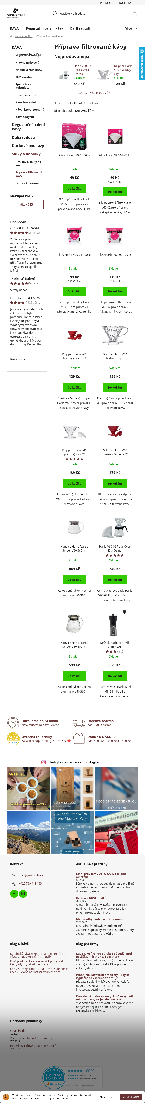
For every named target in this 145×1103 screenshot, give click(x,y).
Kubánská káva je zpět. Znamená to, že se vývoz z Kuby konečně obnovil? (37, 955)
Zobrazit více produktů (93, 93)
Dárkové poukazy (28, 145)
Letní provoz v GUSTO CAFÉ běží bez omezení (101, 875)
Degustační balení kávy (28, 127)
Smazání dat (18, 1030)
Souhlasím (133, 1097)
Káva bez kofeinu (27, 102)
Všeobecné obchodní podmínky (31, 1038)
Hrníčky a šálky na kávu (28, 163)
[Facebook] (14, 894)
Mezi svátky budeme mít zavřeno (99, 919)
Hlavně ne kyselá (27, 63)
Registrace (125, 2)
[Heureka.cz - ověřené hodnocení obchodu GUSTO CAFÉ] (72, 1077)
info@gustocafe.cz (31, 875)
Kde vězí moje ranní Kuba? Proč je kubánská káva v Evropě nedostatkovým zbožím (39, 970)
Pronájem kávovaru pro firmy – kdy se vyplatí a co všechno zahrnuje (102, 976)
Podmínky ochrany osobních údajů (33, 1045)
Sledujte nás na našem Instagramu (76, 762)
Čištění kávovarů (27, 183)
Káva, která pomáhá (29, 110)
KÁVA (17, 47)
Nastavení (106, 1097)
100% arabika (24, 77)
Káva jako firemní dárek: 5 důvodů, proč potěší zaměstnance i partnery (104, 955)
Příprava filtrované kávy (28, 174)
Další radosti (23, 137)
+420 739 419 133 (30, 884)
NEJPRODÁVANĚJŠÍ (28, 55)
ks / (26, 204)
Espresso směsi (25, 95)
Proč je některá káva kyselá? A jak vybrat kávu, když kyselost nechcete (36, 963)
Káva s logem (24, 117)
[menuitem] (14, 28)
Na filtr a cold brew (28, 70)
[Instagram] (23, 894)
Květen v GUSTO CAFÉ (91, 898)
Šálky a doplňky (26, 153)
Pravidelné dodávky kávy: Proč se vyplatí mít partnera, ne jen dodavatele (104, 998)
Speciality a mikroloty (23, 86)
